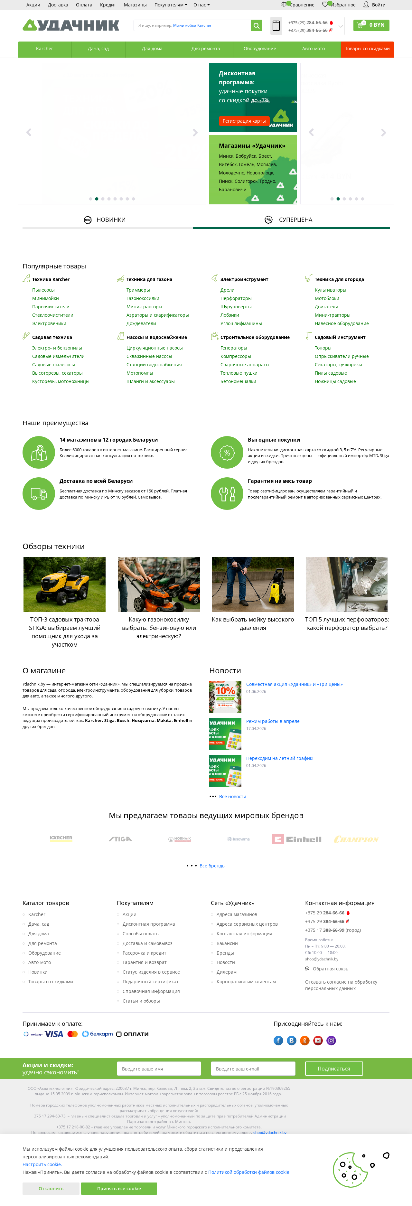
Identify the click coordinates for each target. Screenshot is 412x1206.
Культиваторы (330, 290)
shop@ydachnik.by (269, 1132)
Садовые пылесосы (53, 364)
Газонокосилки (142, 298)
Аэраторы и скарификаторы (157, 315)
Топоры (323, 348)
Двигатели (326, 307)
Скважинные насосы (149, 356)
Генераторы (233, 348)
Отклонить (51, 1188)
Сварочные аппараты (244, 364)
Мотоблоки (327, 298)
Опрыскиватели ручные (342, 356)
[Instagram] (331, 1040)
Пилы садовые (331, 373)
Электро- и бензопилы (57, 348)
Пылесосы (43, 290)
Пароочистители (51, 307)
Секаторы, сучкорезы (338, 364)
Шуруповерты (236, 307)
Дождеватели (141, 323)
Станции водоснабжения (154, 364)
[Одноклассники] (305, 1040)
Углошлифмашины (241, 323)
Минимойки (45, 298)
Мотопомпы (139, 373)
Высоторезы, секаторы (57, 373)
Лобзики (229, 315)
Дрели (227, 290)
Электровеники (49, 323)
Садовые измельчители (58, 356)
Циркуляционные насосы (154, 348)
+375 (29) (308, 22)
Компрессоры (235, 356)
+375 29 (324, 913)
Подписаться (334, 1068)
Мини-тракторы (144, 307)
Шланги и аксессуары (150, 381)
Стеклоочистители (52, 315)
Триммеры (138, 290)
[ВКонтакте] (291, 1040)
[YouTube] (318, 1040)
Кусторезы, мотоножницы (60, 381)
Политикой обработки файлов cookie (248, 1172)
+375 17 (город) (333, 930)
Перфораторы (236, 298)
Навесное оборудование (342, 323)
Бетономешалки (238, 381)
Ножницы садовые (335, 381)
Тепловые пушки (239, 373)
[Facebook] (278, 1040)
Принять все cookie (119, 1188)
